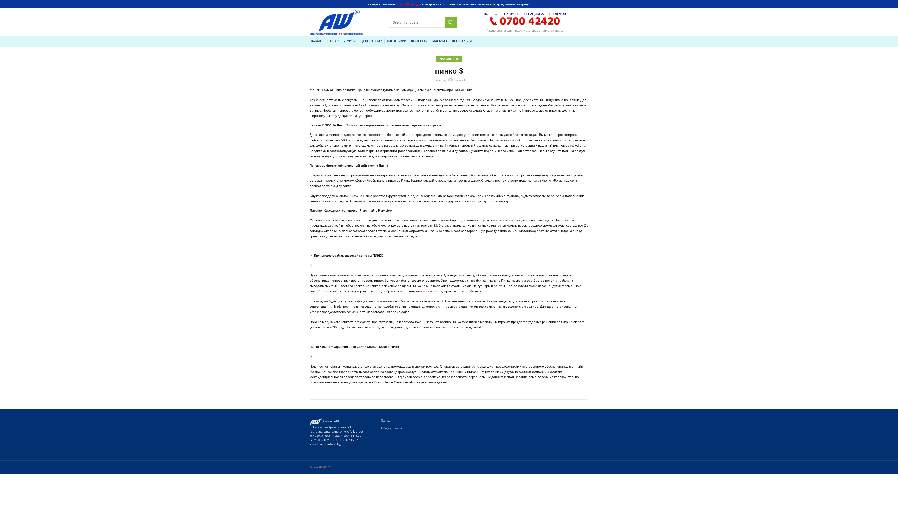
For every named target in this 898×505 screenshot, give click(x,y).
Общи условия (391, 428)
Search (451, 22)
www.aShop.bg (407, 4)
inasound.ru (448, 59)
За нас (385, 420)
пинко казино (426, 291)
